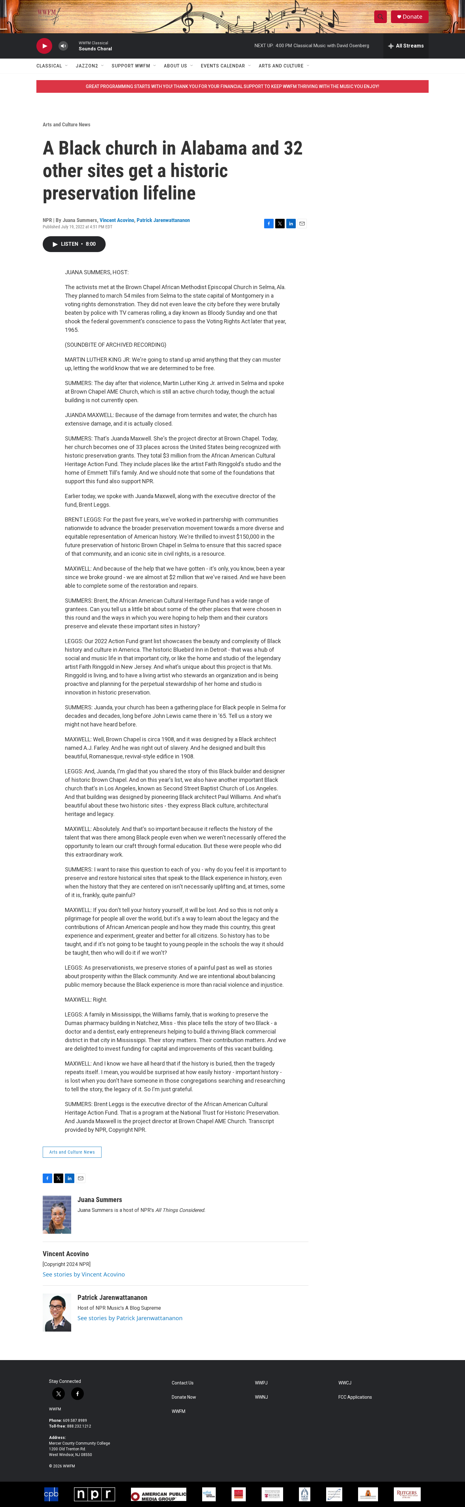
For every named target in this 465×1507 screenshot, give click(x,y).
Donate (412, 16)
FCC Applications (355, 1397)
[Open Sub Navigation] (66, 65)
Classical (49, 65)
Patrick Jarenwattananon (163, 220)
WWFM (55, 1409)
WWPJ (261, 1383)
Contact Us (183, 1383)
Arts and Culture (281, 65)
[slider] (73, 45)
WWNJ (261, 1397)
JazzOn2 (87, 65)
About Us (175, 65)
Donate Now (184, 1397)
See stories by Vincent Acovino (84, 1274)
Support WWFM (131, 65)
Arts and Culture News (66, 124)
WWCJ (344, 1383)
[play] (44, 46)
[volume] (63, 46)
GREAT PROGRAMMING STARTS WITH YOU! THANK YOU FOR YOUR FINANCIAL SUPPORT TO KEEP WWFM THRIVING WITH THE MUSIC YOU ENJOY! (232, 86)
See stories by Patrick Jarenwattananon (130, 1318)
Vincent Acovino (117, 220)
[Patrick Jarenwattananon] (57, 1313)
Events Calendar (223, 65)
